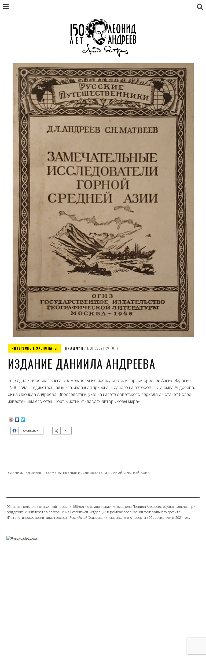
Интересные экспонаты (35, 348)
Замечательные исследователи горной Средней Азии (98, 473)
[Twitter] (23, 418)
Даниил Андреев (25, 473)
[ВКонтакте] (17, 418)
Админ (76, 348)
